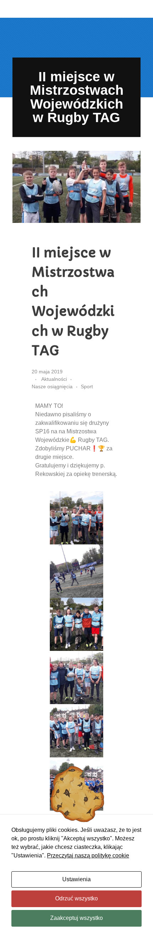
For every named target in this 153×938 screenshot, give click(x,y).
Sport (87, 386)
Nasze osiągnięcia (52, 386)
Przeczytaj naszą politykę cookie (88, 855)
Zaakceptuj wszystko (76, 918)
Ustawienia (76, 879)
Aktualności (54, 379)
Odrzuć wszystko (76, 898)
